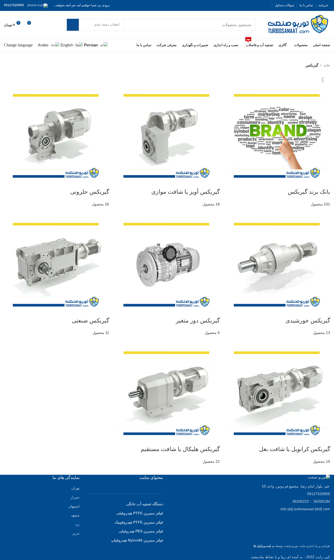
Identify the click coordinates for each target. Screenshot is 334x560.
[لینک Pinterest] (241, 5)
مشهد (75, 515)
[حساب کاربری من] (50, 25)
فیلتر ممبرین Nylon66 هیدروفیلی (137, 540)
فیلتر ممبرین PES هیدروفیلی (141, 531)
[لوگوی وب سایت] (298, 24)
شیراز (75, 497)
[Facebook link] (266, 5)
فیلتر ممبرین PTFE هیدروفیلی (139, 513)
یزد (77, 524)
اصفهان (74, 506)
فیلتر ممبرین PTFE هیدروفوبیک (139, 522)
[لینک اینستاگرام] (253, 5)
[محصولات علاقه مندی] (41, 25)
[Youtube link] (247, 5)
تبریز (76, 533)
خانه (327, 65)
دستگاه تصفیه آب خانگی (144, 504)
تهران (75, 488)
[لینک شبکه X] (260, 5)
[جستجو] (73, 25)
